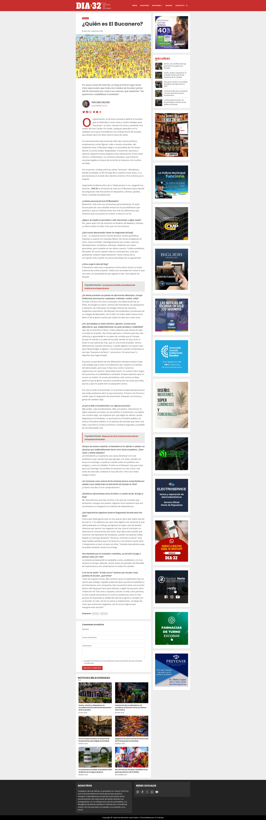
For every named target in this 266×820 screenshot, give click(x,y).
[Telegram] (93, 112)
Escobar (95, 614)
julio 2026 (83, 713)
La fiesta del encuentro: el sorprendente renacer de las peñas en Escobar (175, 102)
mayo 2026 (83, 744)
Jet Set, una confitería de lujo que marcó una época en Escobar (175, 66)
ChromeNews (145, 817)
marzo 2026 (121, 744)
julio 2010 (87, 31)
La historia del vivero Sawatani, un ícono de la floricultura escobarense (176, 93)
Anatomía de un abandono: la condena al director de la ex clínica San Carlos (131, 692)
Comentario (86, 646)
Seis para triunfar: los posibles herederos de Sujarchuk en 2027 (176, 84)
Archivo (168, 5)
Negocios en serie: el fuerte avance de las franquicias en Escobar (131, 726)
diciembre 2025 (122, 775)
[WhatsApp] (90, 112)
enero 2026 (84, 775)
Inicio (134, 5)
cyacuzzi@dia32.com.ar (99, 106)
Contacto (179, 5)
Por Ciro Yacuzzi (101, 102)
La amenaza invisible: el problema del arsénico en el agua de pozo (95, 757)
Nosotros (144, 5)
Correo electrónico (89, 637)
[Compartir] (100, 112)
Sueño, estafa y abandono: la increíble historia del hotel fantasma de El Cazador (95, 692)
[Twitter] (83, 112)
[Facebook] (87, 112)
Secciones (156, 5)
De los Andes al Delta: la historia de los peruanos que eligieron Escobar (95, 726)
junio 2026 (120, 713)
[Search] (186, 6)
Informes (85, 18)
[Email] (97, 112)
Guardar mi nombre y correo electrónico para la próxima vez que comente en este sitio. (113, 662)
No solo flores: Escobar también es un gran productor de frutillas (131, 757)
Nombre (85, 629)
